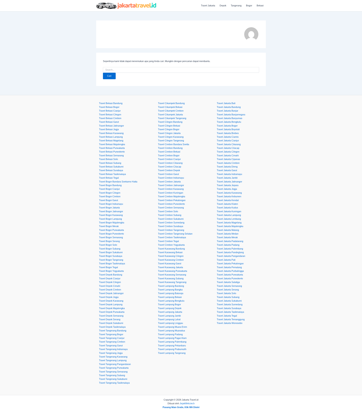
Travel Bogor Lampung (110, 219)
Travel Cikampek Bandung (171, 103)
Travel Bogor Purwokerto (111, 234)
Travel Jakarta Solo (226, 293)
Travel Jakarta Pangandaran (231, 256)
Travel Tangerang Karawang (113, 357)
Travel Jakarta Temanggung (231, 319)
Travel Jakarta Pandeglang (230, 252)
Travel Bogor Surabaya (110, 256)
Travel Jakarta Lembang (229, 219)
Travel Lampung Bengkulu (171, 301)
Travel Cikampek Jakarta (170, 114)
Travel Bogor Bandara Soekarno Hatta (118, 181)
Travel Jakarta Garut (227, 170)
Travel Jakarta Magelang (229, 222)
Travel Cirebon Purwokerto (171, 204)
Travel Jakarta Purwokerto (230, 278)
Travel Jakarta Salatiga (228, 282)
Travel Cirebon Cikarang (170, 163)
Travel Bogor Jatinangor (111, 211)
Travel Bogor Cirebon (109, 196)
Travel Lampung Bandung (171, 286)
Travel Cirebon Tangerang (171, 230)
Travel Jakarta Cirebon (228, 163)
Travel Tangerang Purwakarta (114, 368)
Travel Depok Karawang (111, 301)
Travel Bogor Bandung (110, 185)
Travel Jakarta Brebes (228, 133)
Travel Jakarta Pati (226, 260)
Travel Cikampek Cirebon (171, 111)
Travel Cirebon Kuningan (170, 193)
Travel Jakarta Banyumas (229, 118)
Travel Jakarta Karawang (229, 193)
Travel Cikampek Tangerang (172, 118)
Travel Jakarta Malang (228, 230)
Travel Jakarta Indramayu (229, 174)
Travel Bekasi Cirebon (110, 118)
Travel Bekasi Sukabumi (111, 166)
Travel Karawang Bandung (171, 249)
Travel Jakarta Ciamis (228, 137)
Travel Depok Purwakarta (111, 312)
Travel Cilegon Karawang (171, 137)
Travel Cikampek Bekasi (170, 107)
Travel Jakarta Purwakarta (230, 274)
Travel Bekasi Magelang (111, 140)
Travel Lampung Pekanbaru (172, 345)
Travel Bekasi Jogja (109, 129)
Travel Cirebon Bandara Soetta (173, 144)
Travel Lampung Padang (170, 334)
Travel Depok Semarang (111, 316)
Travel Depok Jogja (108, 297)
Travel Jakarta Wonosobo (229, 323)
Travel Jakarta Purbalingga (230, 271)
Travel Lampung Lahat (169, 319)
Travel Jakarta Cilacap (228, 148)
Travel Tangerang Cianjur (111, 338)
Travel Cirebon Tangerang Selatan (175, 234)
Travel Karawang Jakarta (170, 267)
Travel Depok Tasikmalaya (112, 327)
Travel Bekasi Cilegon (110, 114)
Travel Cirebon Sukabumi (171, 219)
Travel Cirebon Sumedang (171, 222)
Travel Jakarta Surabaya (229, 308)
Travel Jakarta (208, 5)
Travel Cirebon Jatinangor (171, 185)
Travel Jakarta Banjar (227, 111)
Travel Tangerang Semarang (113, 371)
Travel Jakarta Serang (228, 289)
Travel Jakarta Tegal (227, 316)
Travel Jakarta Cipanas (228, 159)
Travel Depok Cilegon (110, 282)
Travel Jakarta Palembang (230, 249)
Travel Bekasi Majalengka (112, 144)
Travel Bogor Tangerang (111, 260)
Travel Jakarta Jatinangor (229, 181)
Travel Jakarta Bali (226, 103)
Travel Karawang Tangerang (172, 282)
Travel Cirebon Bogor (168, 155)
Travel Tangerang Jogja (111, 353)
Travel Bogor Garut (108, 200)
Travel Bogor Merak (109, 226)
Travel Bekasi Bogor (109, 107)
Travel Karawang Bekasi (170, 252)
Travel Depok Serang (109, 319)
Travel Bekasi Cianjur (110, 111)
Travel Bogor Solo (108, 245)
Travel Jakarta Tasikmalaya (230, 312)
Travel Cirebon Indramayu (171, 178)
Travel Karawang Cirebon (171, 260)
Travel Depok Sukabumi (111, 323)
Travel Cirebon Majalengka (171, 196)
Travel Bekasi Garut (109, 122)
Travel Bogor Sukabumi (111, 252)
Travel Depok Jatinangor (111, 293)
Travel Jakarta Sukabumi (229, 301)
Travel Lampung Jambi (169, 316)
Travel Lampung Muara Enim (172, 327)
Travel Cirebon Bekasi (169, 152)
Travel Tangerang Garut (111, 345)
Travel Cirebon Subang (169, 215)
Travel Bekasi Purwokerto (112, 152)
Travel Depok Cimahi (109, 286)
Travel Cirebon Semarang (171, 207)
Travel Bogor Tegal (108, 267)
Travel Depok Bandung (110, 274)
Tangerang (236, 5)
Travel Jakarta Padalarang (230, 241)
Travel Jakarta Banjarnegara (231, 114)
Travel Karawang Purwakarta (172, 271)
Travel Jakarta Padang (228, 245)
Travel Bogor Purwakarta (111, 230)
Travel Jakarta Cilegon (228, 152)
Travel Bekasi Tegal (109, 178)
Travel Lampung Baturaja (170, 293)
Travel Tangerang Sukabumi (113, 379)
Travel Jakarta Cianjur (228, 140)
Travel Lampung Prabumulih (172, 349)
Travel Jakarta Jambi (227, 178)
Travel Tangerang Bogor (111, 334)
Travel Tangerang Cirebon (112, 342)
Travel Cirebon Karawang (171, 189)
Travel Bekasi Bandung (110, 103)
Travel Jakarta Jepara (227, 185)
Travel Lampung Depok (169, 308)
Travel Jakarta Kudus (227, 207)
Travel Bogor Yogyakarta (111, 271)
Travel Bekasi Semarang (111, 155)
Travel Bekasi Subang (110, 163)
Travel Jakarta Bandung (229, 107)
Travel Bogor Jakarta (109, 207)
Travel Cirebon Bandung (170, 148)
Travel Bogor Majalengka (111, 222)
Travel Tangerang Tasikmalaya (114, 383)
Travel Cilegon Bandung (170, 122)
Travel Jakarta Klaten (227, 204)
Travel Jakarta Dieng (227, 166)
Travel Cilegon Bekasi (169, 126)
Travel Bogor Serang (109, 241)
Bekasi (260, 5)
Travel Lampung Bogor (169, 304)
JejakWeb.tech (187, 403)
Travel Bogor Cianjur (109, 189)
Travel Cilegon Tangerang (171, 140)
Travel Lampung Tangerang (172, 353)
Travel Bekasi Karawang (111, 133)
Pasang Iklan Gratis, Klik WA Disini (181, 407)
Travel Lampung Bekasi (170, 297)
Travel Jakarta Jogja (227, 189)
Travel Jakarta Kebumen (229, 196)
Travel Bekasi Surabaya (111, 170)
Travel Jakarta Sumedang (230, 304)
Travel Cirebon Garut (168, 174)
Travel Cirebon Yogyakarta (171, 245)
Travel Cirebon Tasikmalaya (172, 237)
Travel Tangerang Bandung (112, 330)
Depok (223, 5)
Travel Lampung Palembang (172, 342)
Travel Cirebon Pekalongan (172, 200)
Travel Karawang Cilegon (171, 256)
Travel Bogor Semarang (111, 237)
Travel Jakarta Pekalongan (230, 263)
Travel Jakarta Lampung (229, 215)
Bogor (249, 5)
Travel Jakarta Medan (227, 234)
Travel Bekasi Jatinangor (111, 126)
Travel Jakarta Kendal (228, 200)
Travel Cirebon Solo (168, 211)
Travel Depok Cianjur (109, 278)
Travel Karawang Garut (169, 263)
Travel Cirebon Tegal (168, 241)
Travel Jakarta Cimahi (228, 155)
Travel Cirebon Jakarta (169, 181)
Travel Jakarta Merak (227, 237)
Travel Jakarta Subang (228, 297)
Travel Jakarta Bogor (227, 126)
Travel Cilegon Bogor (168, 129)
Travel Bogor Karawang (111, 215)
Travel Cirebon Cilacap (169, 166)
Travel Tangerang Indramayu (113, 349)
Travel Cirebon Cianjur (169, 159)
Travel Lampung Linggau (170, 323)
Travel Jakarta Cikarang (229, 144)
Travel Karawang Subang (171, 278)
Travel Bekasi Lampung (111, 137)
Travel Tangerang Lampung (113, 360)
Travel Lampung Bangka (170, 289)
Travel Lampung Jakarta (170, 312)
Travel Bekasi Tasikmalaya (112, 174)
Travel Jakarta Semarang (229, 286)
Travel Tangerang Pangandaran (115, 364)
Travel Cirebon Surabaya (170, 226)
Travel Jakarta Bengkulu (229, 122)
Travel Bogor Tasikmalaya (112, 263)
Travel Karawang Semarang (172, 274)
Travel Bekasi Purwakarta (112, 148)
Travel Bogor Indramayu (111, 204)
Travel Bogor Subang (109, 249)
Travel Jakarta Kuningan (229, 211)
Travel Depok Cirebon (110, 289)
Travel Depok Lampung (110, 304)
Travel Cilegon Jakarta (169, 133)
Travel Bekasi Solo (108, 159)
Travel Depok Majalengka (112, 308)
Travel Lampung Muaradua (171, 330)
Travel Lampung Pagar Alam (172, 338)
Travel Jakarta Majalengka (230, 226)
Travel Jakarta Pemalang (229, 267)
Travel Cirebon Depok (169, 170)
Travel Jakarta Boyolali (228, 129)
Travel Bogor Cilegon (109, 193)
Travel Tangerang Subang (112, 375)
